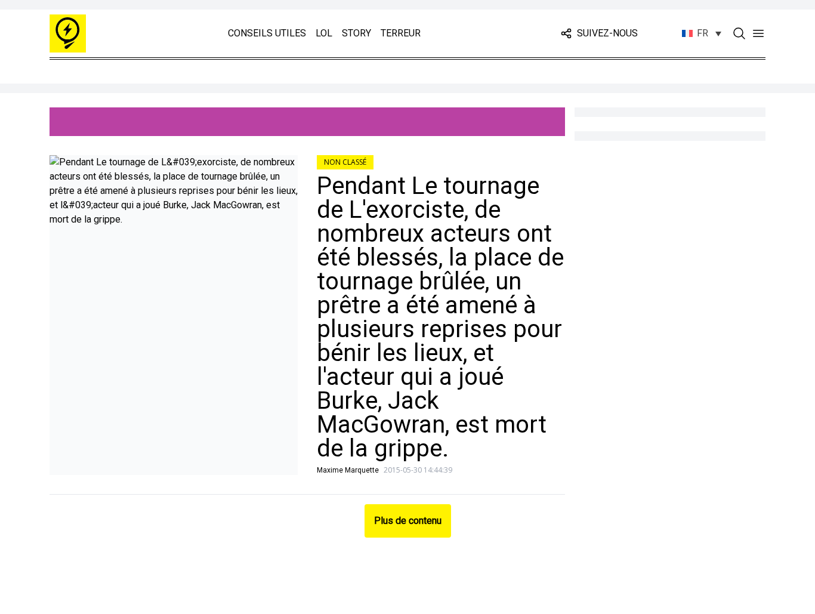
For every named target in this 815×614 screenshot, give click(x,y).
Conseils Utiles (267, 33)
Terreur (401, 33)
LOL (324, 33)
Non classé (345, 162)
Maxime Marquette (348, 470)
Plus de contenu (408, 520)
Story (356, 33)
